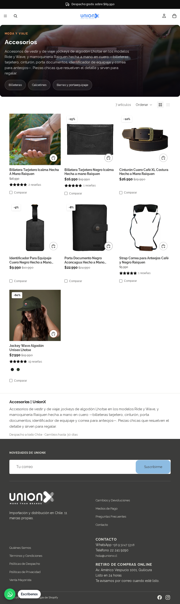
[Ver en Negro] (12, 369)
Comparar (20, 192)
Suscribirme (153, 467)
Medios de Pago (106, 508)
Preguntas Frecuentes (111, 517)
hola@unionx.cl (106, 556)
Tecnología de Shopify (44, 597)
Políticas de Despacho (24, 564)
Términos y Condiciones (25, 556)
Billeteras (15, 85)
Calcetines (39, 85)
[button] (144, 105)
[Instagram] (168, 597)
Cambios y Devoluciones (113, 500)
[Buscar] (15, 16)
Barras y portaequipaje (72, 85)
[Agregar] (53, 158)
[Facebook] (159, 597)
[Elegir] (53, 333)
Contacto (102, 525)
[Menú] (5, 16)
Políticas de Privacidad (25, 572)
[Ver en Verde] (18, 369)
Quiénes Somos (20, 548)
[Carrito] (174, 16)
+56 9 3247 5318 (123, 545)
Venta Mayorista (20, 580)
